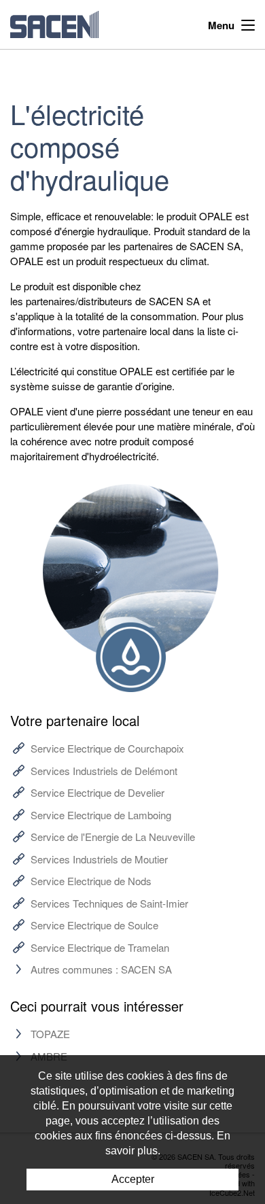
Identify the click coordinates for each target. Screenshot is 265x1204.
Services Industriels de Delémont (104, 770)
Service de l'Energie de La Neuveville (113, 836)
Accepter (132, 1179)
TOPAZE (50, 1034)
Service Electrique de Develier (97, 792)
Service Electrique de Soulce (94, 925)
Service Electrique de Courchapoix (107, 748)
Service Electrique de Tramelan (100, 947)
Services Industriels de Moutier (99, 859)
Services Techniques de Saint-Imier (109, 903)
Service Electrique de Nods (91, 881)
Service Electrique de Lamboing (101, 815)
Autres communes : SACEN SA (101, 969)
